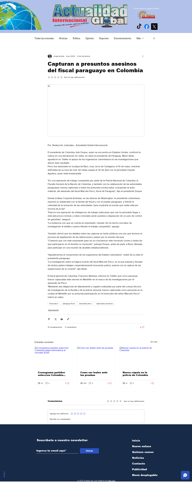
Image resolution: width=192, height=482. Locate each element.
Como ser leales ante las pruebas (93, 373)
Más (138, 38)
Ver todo (153, 342)
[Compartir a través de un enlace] (68, 319)
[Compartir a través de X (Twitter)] (55, 319)
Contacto (138, 463)
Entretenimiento (122, 38)
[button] (154, 38)
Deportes (104, 38)
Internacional (53, 310)
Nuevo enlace (141, 446)
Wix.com (111, 481)
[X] (154, 26)
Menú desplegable (145, 475)
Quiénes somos (143, 452)
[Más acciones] (142, 56)
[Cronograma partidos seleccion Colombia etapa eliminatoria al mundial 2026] (53, 357)
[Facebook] (146, 26)
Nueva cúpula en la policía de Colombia (135, 373)
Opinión (89, 38)
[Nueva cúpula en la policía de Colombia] (138, 357)
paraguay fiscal (69, 303)
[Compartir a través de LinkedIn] (61, 319)
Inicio (136, 440)
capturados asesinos (104, 303)
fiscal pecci (53, 303)
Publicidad (139, 469)
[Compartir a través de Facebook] (49, 319)
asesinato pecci (85, 303)
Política (76, 38)
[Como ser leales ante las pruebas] (96, 357)
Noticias (63, 38)
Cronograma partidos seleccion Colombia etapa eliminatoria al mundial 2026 (51, 373)
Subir (4, 474)
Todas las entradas (44, 38)
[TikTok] (139, 26)
